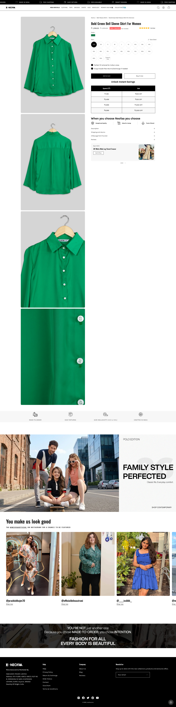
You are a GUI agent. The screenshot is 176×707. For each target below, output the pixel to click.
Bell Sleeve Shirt (102, 18)
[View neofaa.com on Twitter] (88, 697)
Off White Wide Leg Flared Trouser (104, 149)
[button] (144, 28)
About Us (82, 669)
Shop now (9, 604)
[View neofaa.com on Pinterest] (92, 697)
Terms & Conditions (50, 689)
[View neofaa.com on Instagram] (78, 697)
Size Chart (46, 686)
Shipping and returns (98, 132)
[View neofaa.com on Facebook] (83, 697)
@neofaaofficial (18, 527)
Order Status (47, 679)
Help (44, 664)
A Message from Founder (99, 136)
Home (93, 18)
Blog (80, 672)
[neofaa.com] (10, 7)
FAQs (44, 669)
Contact (46, 682)
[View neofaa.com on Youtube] (97, 697)
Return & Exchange (50, 675)
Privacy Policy (48, 672)
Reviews (93, 139)
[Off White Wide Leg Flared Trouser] (146, 152)
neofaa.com (90, 702)
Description (95, 128)
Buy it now (139, 76)
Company (82, 664)
